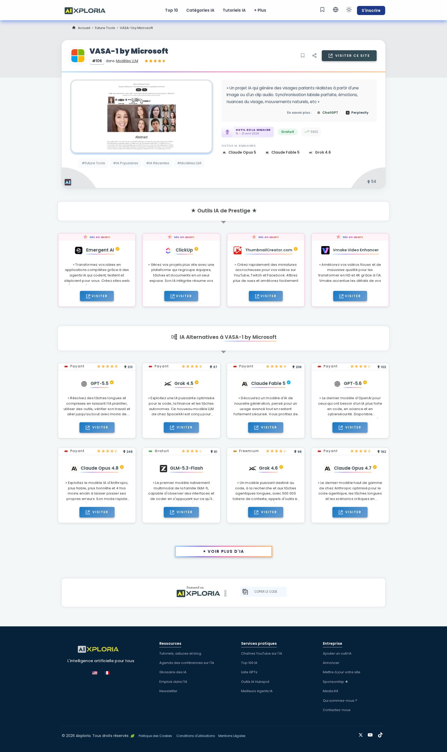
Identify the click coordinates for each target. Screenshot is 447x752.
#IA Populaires (125, 163)
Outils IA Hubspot (255, 681)
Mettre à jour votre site (341, 672)
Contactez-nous (337, 709)
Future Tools (105, 27)
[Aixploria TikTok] (381, 733)
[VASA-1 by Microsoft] (141, 116)
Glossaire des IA (173, 672)
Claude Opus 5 (242, 152)
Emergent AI (100, 250)
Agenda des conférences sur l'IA (186, 662)
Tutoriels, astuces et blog (180, 653)
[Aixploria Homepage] (88, 10)
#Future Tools (93, 163)
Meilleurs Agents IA (257, 691)
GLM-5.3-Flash (186, 468)
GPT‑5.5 (99, 383)
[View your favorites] (322, 10)
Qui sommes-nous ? (340, 700)
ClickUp (184, 250)
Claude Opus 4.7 (352, 468)
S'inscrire (371, 10)
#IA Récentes (157, 163)
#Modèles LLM (189, 163)
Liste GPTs (249, 672)
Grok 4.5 (183, 383)
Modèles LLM (127, 60)
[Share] (314, 56)
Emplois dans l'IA (173, 681)
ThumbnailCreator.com (268, 250)
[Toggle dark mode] (349, 10)
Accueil (84, 27)
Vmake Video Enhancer (356, 250)
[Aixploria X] (362, 734)
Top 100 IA (249, 662)
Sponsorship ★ (335, 681)
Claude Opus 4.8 (99, 468)
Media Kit (330, 691)
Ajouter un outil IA (337, 653)
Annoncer (331, 662)
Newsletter (168, 691)
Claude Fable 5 (285, 152)
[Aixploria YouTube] (371, 733)
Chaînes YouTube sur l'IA (261, 653)
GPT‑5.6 (353, 383)
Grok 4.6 (323, 152)
